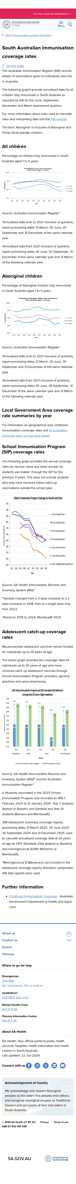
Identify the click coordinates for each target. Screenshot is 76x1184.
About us (8, 933)
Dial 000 (8, 981)
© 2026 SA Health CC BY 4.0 (19, 1122)
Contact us (9, 940)
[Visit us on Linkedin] (54, 1065)
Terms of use (61, 1122)
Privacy (44, 1122)
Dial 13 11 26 (9, 1020)
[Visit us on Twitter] (45, 1065)
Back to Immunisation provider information (29, 35)
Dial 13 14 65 (9, 1009)
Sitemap (8, 954)
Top (69, 940)
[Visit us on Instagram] (37, 1065)
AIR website (59, 119)
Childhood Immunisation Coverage (33, 896)
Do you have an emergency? (52, 14)
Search (7, 947)
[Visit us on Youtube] (62, 1065)
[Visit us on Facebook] (28, 1065)
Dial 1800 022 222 (15, 997)
